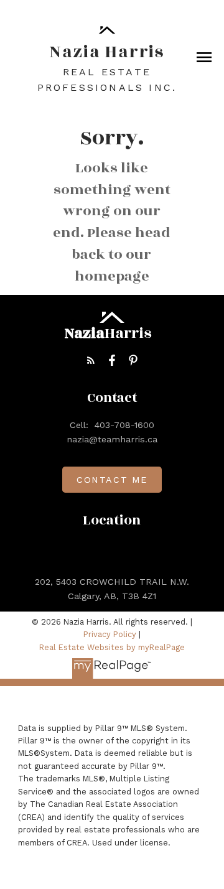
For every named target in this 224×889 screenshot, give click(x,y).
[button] (90, 360)
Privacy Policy (109, 634)
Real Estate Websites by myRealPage (112, 647)
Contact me (112, 480)
